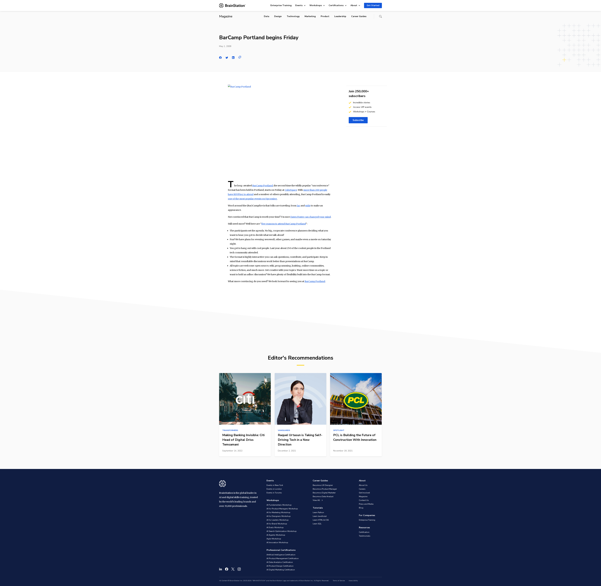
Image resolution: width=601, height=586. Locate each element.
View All (317, 500)
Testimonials (364, 536)
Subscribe (358, 120)
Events (299, 5)
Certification (364, 532)
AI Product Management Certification (283, 558)
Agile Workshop (274, 538)
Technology (293, 16)
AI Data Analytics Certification (280, 562)
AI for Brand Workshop (277, 523)
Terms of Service (339, 581)
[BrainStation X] (232, 569)
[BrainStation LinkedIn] (220, 569)
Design (278, 16)
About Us (363, 485)
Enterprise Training (281, 5)
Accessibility (353, 581)
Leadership (340, 16)
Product (325, 16)
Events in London (274, 489)
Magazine (363, 496)
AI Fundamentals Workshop (279, 505)
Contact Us (364, 500)
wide (307, 205)
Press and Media (366, 504)
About (353, 5)
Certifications (336, 5)
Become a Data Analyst (323, 496)
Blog (361, 508)
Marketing (310, 16)
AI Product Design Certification (280, 566)
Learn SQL (317, 523)
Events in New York (275, 485)
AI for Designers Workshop (279, 516)
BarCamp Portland (262, 185)
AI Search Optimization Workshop (282, 531)
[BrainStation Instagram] (239, 569)
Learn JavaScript (320, 516)
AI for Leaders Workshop (278, 520)
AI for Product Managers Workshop (282, 508)
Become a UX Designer (323, 485)
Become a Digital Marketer (324, 492)
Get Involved (364, 492)
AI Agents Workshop (276, 535)
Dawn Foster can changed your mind (310, 216)
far (298, 205)
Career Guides (358, 16)
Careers (362, 489)
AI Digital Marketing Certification (281, 569)
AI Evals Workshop (275, 527)
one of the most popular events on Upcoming (252, 198)
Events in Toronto (274, 492)
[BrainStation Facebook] (226, 569)
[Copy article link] (239, 57)
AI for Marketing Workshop (278, 512)
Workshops (315, 5)
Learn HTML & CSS (321, 520)
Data (266, 16)
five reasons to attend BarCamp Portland (283, 223)
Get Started (373, 5)
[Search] (380, 16)
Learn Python (318, 512)
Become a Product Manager (325, 489)
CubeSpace (291, 190)
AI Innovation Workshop (277, 542)
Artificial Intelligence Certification (281, 554)
